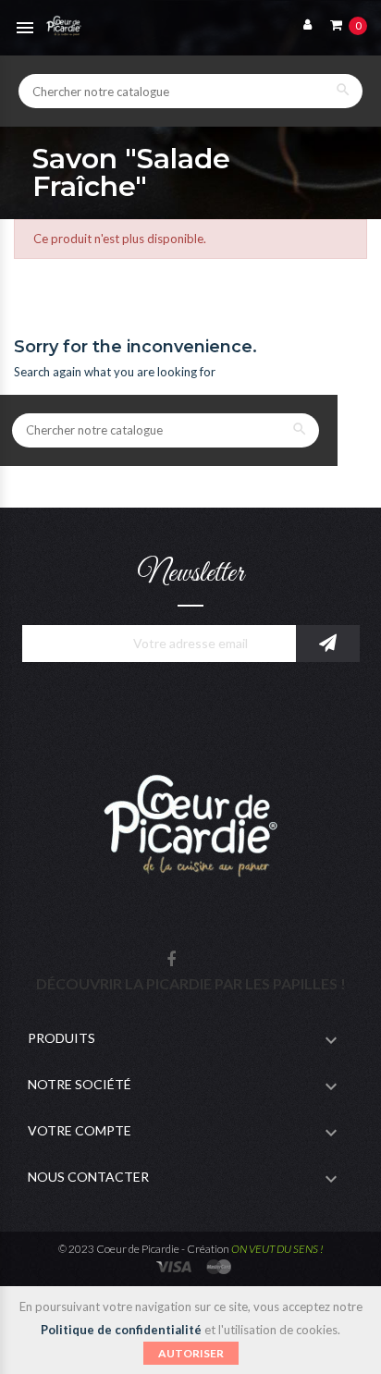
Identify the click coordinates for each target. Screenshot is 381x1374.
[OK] (328, 643)
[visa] (174, 1264)
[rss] (219, 1264)
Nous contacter (88, 1176)
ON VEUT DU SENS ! (277, 1249)
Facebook (171, 960)
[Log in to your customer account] (303, 24)
